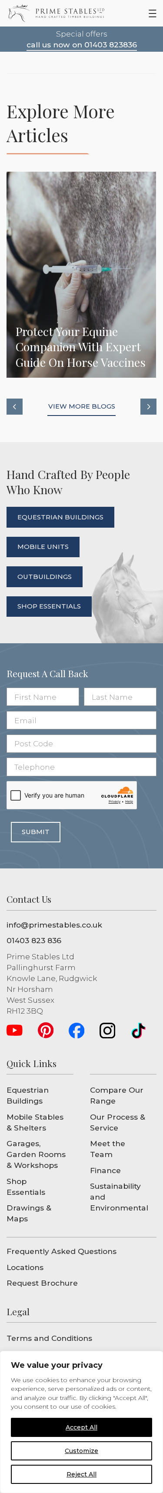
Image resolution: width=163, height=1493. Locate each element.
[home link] (56, 13)
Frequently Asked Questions (61, 1251)
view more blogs (81, 406)
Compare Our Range (116, 1095)
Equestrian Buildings (28, 1095)
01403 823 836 (34, 940)
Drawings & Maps (29, 1213)
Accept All (81, 1427)
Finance (105, 1170)
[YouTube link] (15, 1030)
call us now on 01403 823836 (82, 44)
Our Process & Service (117, 1122)
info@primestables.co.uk (54, 924)
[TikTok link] (138, 1030)
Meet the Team (107, 1149)
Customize (81, 1451)
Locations (25, 1267)
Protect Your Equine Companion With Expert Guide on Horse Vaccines (81, 275)
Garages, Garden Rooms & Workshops (36, 1154)
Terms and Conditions (49, 1338)
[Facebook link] (77, 1030)
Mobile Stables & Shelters (35, 1122)
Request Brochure (42, 1282)
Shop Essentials (26, 1187)
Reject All (81, 1474)
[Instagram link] (108, 1030)
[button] (15, 407)
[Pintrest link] (46, 1030)
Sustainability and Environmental (119, 1196)
